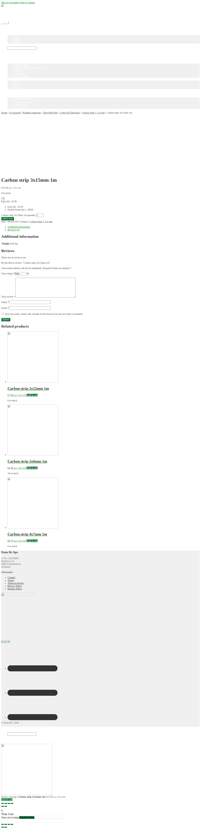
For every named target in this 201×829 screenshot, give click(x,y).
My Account (14, 16)
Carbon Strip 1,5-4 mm (93, 112)
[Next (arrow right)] (5, 806)
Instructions (13, 45)
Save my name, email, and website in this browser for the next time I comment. (44, 314)
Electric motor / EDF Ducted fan (30, 67)
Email (5, 308)
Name (5, 302)
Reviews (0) (14, 229)
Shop (10, 30)
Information (13, 96)
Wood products (21, 76)
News (17, 36)
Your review (8, 296)
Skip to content (27, 2)
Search (11, 731)
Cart (11, 740)
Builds (17, 42)
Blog (10, 33)
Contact (11, 14)
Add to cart (8, 218)
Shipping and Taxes (23, 99)
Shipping (12, 11)
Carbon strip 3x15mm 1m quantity (18, 215)
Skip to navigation (10, 2)
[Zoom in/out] (12, 803)
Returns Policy (21, 104)
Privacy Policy (21, 107)
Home (11, 28)
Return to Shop (26, 817)
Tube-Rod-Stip (50, 112)
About (11, 580)
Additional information (19, 227)
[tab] (104, 227)
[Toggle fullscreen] (9, 803)
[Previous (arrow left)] (2, 806)
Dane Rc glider (21, 65)
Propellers (19, 73)
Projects (18, 39)
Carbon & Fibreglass (69, 112)
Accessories (15, 112)
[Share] (5, 803)
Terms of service (22, 101)
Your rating (7, 273)
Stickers (18, 70)
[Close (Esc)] (2, 803)
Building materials (32, 112)
